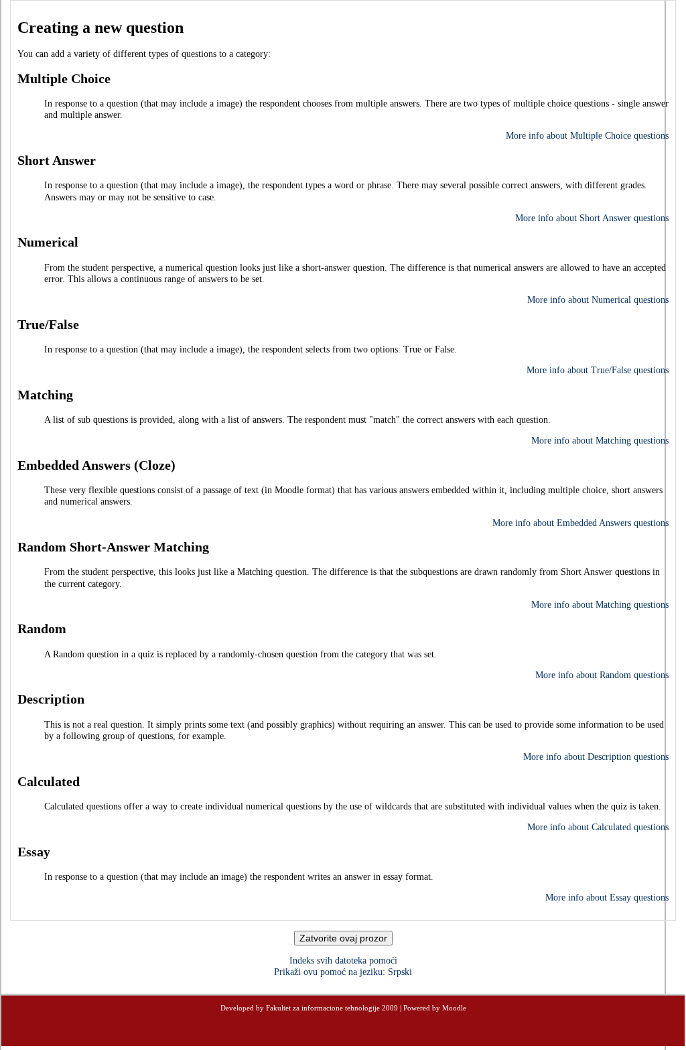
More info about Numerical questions (598, 300)
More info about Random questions (602, 675)
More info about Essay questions (607, 898)
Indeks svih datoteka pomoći (343, 961)
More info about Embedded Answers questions (580, 523)
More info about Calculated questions (598, 827)
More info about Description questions (596, 757)
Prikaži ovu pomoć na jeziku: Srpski (343, 972)
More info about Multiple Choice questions (587, 136)
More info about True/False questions (598, 370)
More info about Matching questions (600, 441)
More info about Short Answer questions (592, 218)
